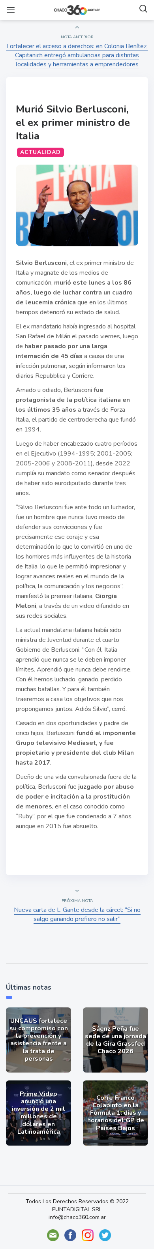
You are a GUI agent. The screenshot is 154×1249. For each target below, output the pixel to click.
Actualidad (40, 152)
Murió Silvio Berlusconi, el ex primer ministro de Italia (73, 122)
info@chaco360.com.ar (77, 1217)
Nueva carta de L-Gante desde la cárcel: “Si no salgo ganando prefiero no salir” (77, 914)
